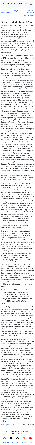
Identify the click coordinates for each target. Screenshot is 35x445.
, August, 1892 (7, 425)
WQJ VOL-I (17, 11)
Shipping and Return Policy (26, 442)
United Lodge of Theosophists (14, 4)
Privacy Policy (14, 442)
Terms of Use (6, 442)
